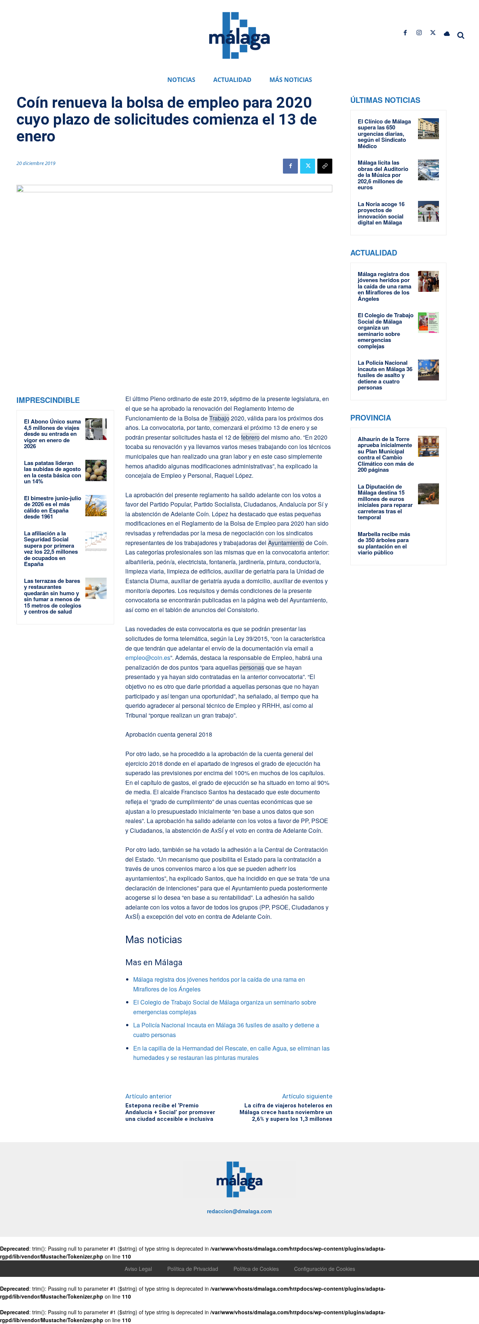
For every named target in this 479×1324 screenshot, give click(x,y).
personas (252, 667)
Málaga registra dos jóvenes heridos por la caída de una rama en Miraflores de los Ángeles (384, 286)
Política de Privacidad (192, 1268)
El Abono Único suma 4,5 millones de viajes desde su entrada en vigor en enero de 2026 (52, 433)
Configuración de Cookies (324, 1268)
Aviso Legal (138, 1268)
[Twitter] (433, 33)
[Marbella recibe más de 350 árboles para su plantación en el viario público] (428, 541)
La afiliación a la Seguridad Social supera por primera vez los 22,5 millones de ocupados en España (51, 548)
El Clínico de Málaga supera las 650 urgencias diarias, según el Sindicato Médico (384, 133)
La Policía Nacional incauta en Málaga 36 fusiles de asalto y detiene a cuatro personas (385, 374)
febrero (250, 437)
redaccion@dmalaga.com (239, 1211)
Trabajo (219, 418)
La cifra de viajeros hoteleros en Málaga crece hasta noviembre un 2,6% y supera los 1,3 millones (286, 1112)
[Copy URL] (324, 166)
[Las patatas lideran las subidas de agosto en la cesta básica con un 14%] (96, 470)
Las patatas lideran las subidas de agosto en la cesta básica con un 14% (52, 472)
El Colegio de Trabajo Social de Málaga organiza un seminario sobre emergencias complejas (386, 330)
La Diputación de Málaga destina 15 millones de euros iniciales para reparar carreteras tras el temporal (385, 502)
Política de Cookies (256, 1268)
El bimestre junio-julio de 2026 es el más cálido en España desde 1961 (52, 507)
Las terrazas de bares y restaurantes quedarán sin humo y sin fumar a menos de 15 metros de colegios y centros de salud (52, 596)
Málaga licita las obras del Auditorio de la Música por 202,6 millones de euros (383, 174)
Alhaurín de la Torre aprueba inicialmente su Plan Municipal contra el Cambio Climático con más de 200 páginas (386, 454)
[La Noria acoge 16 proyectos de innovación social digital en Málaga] (428, 211)
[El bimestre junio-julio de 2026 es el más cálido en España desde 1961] (96, 506)
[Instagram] (419, 33)
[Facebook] (405, 33)
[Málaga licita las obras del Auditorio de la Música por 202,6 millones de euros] (428, 169)
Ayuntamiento (286, 542)
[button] (461, 35)
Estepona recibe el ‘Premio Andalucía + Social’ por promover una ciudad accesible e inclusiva (170, 1112)
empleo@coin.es (147, 657)
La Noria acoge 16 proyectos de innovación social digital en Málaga (381, 213)
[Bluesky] (447, 33)
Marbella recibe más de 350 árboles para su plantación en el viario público (384, 543)
